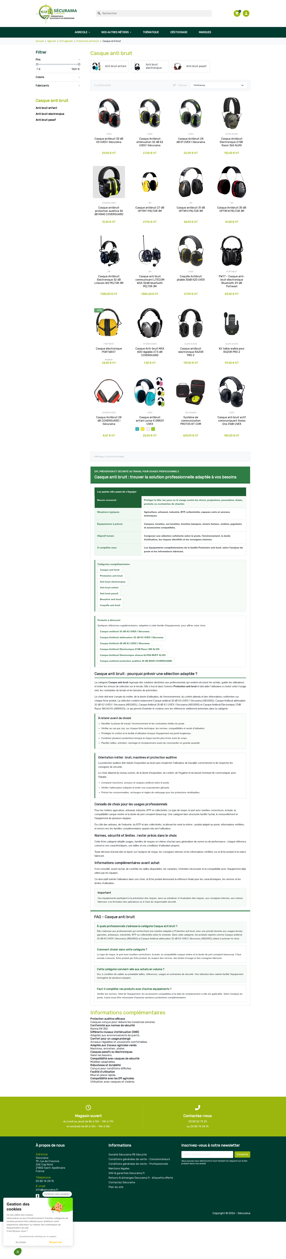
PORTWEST (231, 271)
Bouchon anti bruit (110, 599)
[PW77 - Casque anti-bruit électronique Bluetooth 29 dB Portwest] (232, 251)
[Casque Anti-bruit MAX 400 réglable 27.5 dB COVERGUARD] (150, 323)
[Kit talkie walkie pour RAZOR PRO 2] (232, 323)
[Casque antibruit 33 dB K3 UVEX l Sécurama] (109, 113)
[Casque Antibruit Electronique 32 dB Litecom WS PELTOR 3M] (109, 251)
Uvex (109, 134)
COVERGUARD (109, 203)
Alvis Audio (231, 134)
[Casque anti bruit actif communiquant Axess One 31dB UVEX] (232, 392)
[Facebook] (37, 1195)
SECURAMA (190, 412)
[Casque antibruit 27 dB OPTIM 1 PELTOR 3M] (150, 182)
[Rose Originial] (148, 429)
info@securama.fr (47, 1189)
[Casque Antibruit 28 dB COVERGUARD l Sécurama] (109, 392)
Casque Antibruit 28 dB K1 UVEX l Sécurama (125, 643)
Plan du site (116, 1187)
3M (149, 203)
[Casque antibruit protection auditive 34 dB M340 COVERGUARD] (109, 182)
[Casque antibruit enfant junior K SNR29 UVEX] (150, 392)
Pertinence (219, 85)
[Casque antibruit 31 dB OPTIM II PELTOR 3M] (191, 182)
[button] (246, 13)
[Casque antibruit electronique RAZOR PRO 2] (191, 323)
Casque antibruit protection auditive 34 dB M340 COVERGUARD (136, 661)
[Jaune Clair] (142, 429)
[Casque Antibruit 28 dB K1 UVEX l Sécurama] (191, 113)
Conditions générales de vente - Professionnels (138, 1163)
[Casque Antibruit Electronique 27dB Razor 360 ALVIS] (232, 113)
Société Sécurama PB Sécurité (128, 1154)
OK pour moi (55, 1242)
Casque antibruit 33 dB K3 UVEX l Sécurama (124, 631)
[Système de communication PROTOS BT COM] (191, 392)
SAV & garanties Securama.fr (127, 1173)
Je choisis (20, 1242)
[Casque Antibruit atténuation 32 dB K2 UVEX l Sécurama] (150, 113)
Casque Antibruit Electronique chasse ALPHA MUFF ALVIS (133, 655)
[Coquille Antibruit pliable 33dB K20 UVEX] (191, 251)
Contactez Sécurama (122, 1182)
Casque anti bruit (52, 100)
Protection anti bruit (111, 575)
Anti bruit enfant (46, 107)
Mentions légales (119, 1168)
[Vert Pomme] (153, 429)
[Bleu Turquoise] (137, 429)
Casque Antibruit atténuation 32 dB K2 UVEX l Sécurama (131, 637)
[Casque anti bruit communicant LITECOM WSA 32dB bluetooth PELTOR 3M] (150, 251)
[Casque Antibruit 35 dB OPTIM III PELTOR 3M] (232, 182)
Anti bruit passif (46, 119)
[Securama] (56, 13)
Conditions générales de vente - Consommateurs (139, 1159)
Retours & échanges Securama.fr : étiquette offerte (141, 1177)
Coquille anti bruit (110, 605)
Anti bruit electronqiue (50, 113)
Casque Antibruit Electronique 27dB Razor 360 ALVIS (129, 649)
